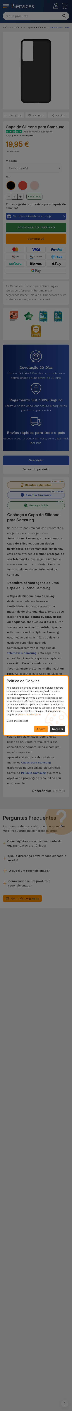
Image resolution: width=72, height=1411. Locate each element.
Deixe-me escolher (17, 720)
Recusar (57, 729)
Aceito (41, 729)
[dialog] (36, 705)
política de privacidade (29, 714)
